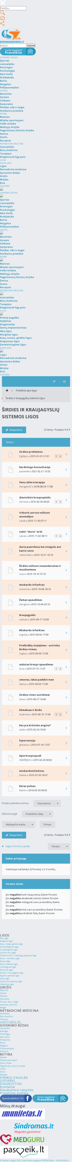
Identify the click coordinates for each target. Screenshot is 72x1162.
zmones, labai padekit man (36, 679)
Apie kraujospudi (30, 755)
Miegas (3, 1007)
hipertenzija (27, 740)
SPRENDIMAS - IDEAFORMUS (55, 1160)
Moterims (4, 990)
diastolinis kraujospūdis (35, 497)
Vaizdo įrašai (5, 163)
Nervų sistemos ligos (9, 964)
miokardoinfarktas (31, 771)
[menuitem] (64, 381)
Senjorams (4, 999)
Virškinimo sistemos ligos (11, 981)
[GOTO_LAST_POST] (66, 454)
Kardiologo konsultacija (34, 467)
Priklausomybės (7, 1048)
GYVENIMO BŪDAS (8, 57)
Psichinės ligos (6, 970)
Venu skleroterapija (32, 482)
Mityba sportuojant (8, 1060)
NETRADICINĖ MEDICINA (11, 143)
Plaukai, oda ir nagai (9, 1001)
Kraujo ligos (5, 961)
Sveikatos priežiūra (8, 1004)
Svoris (2, 1071)
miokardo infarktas (32, 584)
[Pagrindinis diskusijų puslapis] (7, 390)
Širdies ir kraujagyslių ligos (11, 972)
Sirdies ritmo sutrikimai (34, 694)
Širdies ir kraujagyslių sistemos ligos (25, 398)
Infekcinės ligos (7, 984)
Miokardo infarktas (32, 630)
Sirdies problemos (31, 451)
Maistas (3, 1057)
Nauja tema (16, 430)
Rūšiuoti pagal (22, 814)
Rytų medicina (6, 1016)
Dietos (3, 1068)
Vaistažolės (5, 1013)
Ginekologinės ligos (8, 949)
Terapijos (4, 1019)
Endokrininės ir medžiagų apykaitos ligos (18, 955)
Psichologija (5, 1034)
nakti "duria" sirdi (30, 531)
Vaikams (3, 996)
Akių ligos (4, 938)
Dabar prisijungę (16, 858)
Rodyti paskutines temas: (26, 803)
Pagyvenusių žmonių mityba (12, 1066)
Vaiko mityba (6, 1063)
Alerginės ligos (6, 941)
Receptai (3, 1074)
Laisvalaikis (5, 1028)
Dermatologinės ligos (9, 946)
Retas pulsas (27, 786)
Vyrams (3, 993)
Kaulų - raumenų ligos (10, 958)
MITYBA (3, 113)
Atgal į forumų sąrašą (17, 846)
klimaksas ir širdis (30, 710)
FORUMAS (5, 186)
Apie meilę (4, 1037)
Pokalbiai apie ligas (26, 390)
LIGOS (3, 160)
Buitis (2, 1042)
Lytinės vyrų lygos (8, 952)
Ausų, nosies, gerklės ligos (11, 944)
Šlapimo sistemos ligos (9, 975)
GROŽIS (3, 90)
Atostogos (4, 1031)
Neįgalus (4, 1045)
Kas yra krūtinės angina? (35, 725)
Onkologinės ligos (8, 967)
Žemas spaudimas (30, 600)
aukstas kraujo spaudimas (36, 664)
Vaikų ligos (4, 978)
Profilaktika (5, 1039)
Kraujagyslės (27, 615)
